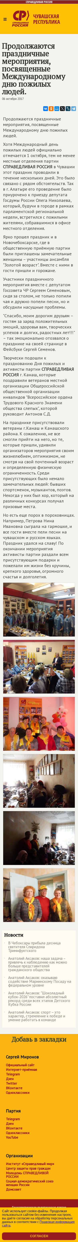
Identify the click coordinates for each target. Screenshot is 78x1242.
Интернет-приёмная (21, 1069)
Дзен (10, 1079)
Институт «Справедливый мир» (30, 1164)
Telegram (13, 1074)
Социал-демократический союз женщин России (29, 1183)
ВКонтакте (14, 1088)
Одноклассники (17, 1092)
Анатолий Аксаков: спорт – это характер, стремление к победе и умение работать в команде (34, 1016)
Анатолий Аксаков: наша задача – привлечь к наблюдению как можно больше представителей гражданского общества (35, 964)
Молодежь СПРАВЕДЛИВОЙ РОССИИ (27, 1174)
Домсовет (13, 1189)
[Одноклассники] (51, 108)
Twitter (11, 1083)
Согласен (39, 1236)
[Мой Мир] (56, 108)
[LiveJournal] (68, 108)
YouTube (12, 1137)
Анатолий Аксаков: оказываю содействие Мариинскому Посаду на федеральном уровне (37, 982)
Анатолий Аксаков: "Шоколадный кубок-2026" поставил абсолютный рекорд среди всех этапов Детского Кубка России (37, 999)
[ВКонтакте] (45, 108)
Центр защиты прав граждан (28, 1168)
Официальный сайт (20, 1065)
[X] (62, 108)
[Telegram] (73, 108)
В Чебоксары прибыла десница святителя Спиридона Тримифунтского (32, 947)
